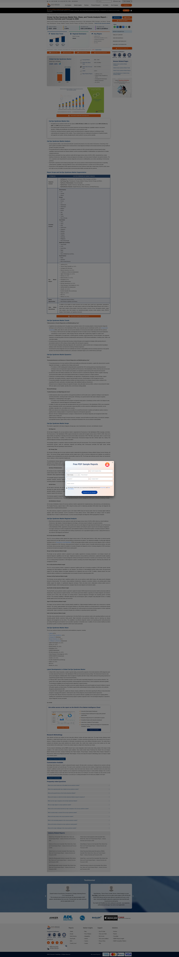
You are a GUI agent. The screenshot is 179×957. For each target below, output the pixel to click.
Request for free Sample (89, 492)
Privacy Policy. (103, 487)
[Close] (112, 462)
